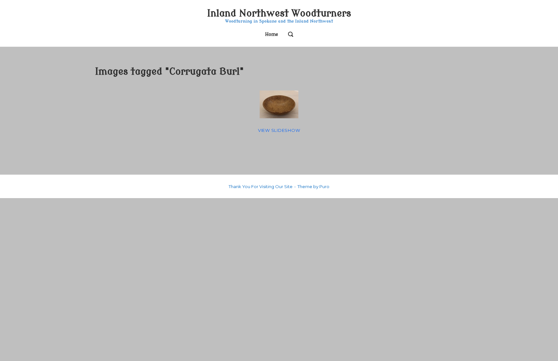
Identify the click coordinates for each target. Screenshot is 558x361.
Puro (324, 186)
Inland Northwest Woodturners (279, 13)
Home (271, 34)
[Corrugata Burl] (279, 104)
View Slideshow (279, 130)
